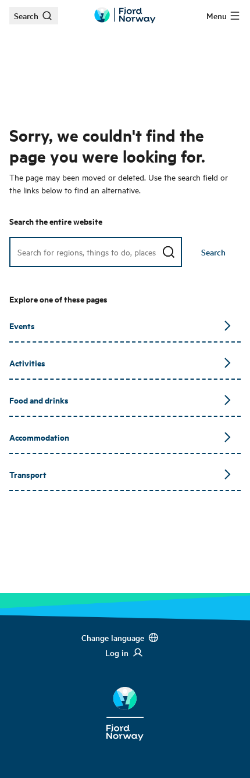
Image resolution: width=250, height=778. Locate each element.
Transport (28, 474)
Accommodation (39, 437)
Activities (27, 362)
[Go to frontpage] (125, 15)
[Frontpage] (125, 704)
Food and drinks (39, 400)
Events (22, 325)
